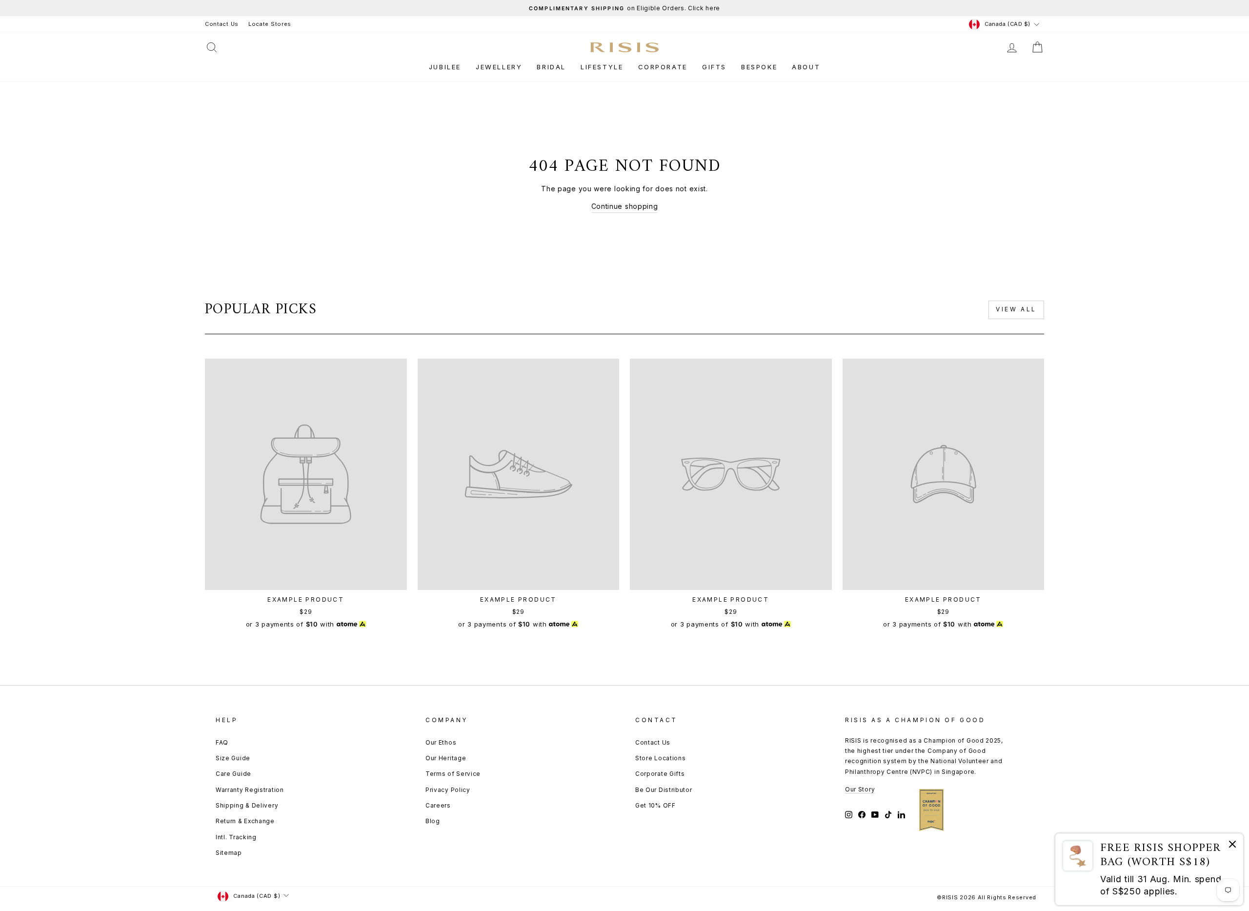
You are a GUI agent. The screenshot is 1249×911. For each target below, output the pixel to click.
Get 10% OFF (655, 805)
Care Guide (233, 773)
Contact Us (222, 23)
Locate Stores (269, 23)
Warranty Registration (250, 789)
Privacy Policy (447, 789)
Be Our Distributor (663, 789)
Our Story (860, 789)
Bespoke (759, 67)
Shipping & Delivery (247, 805)
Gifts (714, 67)
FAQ (222, 742)
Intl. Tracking (236, 837)
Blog (432, 821)
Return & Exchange (245, 821)
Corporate (662, 67)
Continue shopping (624, 206)
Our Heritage (445, 758)
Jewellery (499, 67)
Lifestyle (602, 67)
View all (1016, 309)
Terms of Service (453, 773)
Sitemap (229, 852)
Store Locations (660, 758)
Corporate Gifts (660, 773)
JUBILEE (445, 67)
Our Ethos (440, 742)
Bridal (551, 67)
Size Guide (233, 758)
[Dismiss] (1232, 845)
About (806, 67)
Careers (438, 805)
